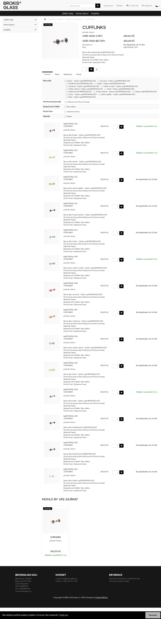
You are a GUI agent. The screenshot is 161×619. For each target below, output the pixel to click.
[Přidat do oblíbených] (96, 69)
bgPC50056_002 (71, 442)
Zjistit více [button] (63, 615)
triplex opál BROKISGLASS (146, 91)
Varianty (47, 74)
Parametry (68, 74)
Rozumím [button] (153, 615)
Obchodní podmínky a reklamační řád (124, 578)
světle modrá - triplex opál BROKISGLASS (120, 86)
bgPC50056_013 (70, 150)
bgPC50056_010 (71, 230)
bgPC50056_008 (71, 283)
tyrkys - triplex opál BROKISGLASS (82, 94)
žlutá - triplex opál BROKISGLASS (82, 97)
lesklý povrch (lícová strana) (78, 102)
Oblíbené (148, 6)
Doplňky (95, 13)
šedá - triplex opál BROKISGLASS (120, 89)
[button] (35, 19)
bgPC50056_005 (71, 363)
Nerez (69, 116)
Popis (57, 74)
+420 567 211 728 (70, 581)
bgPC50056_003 (71, 416)
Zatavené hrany (73, 111)
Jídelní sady (67, 13)
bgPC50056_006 (71, 336)
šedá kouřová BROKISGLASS (80, 91)
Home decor (82, 13)
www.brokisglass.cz (23, 591)
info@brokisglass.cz (69, 578)
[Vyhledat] (97, 6)
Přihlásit (119, 6)
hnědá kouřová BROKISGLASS (80, 83)
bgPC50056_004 (71, 389)
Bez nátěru (71, 107)
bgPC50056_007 (70, 310)
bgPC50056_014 (70, 124)
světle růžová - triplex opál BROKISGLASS (85, 89)
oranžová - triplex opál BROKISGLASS (83, 86)
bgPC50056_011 (70, 203)
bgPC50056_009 (71, 256)
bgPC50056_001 (71, 469)
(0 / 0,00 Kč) (133, 6)
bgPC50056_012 (71, 177)
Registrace (108, 6)
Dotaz (78, 74)
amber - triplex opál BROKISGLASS (81, 81)
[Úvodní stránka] (45, 19)
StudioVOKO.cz (101, 597)
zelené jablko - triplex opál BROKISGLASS (118, 94)
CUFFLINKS (68, 126)
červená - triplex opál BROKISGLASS (115, 81)
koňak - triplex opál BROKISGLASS (111, 83)
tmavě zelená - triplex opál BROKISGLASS (113, 91)
